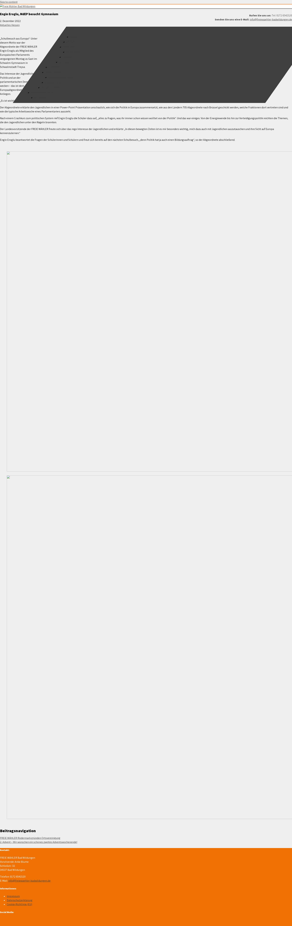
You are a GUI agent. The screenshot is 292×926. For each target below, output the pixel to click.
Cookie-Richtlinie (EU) (19, 904)
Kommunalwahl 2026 (61, 77)
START (74, 37)
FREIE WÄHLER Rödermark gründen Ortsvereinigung (30, 838)
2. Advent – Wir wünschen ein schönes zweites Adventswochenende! (38, 842)
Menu (72, 29)
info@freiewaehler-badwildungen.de (271, 19)
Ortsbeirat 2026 (50, 87)
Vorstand (64, 62)
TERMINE (54, 67)
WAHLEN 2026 (53, 72)
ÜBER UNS (69, 47)
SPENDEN (40, 97)
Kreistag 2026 (53, 82)
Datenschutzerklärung (19, 900)
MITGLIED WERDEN (42, 92)
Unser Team (73, 52)
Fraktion (68, 57)
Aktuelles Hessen (10, 25)
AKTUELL (72, 42)
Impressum (13, 896)
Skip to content (9, 2)
